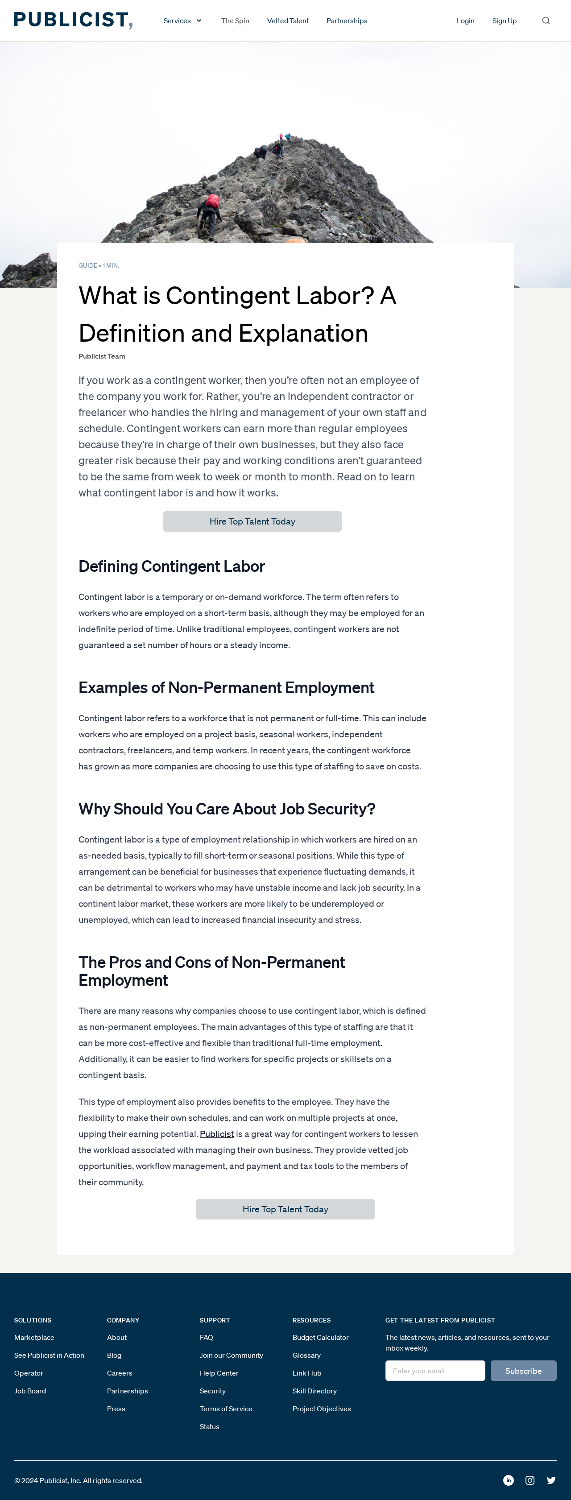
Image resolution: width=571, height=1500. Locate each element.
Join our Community (231, 1355)
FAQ (206, 1337)
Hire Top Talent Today (252, 521)
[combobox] (546, 20)
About (117, 1337)
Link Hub (307, 1372)
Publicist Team (102, 355)
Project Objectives (322, 1408)
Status (209, 1426)
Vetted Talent (288, 20)
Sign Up (504, 20)
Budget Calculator (321, 1337)
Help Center (219, 1372)
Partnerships (347, 20)
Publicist (217, 1133)
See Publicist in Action (49, 1355)
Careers (119, 1372)
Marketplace (34, 1337)
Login (466, 20)
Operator (28, 1372)
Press (116, 1408)
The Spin (235, 20)
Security (213, 1390)
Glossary (307, 1355)
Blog (114, 1355)
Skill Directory (315, 1390)
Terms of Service (226, 1408)
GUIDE (88, 265)
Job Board (30, 1390)
